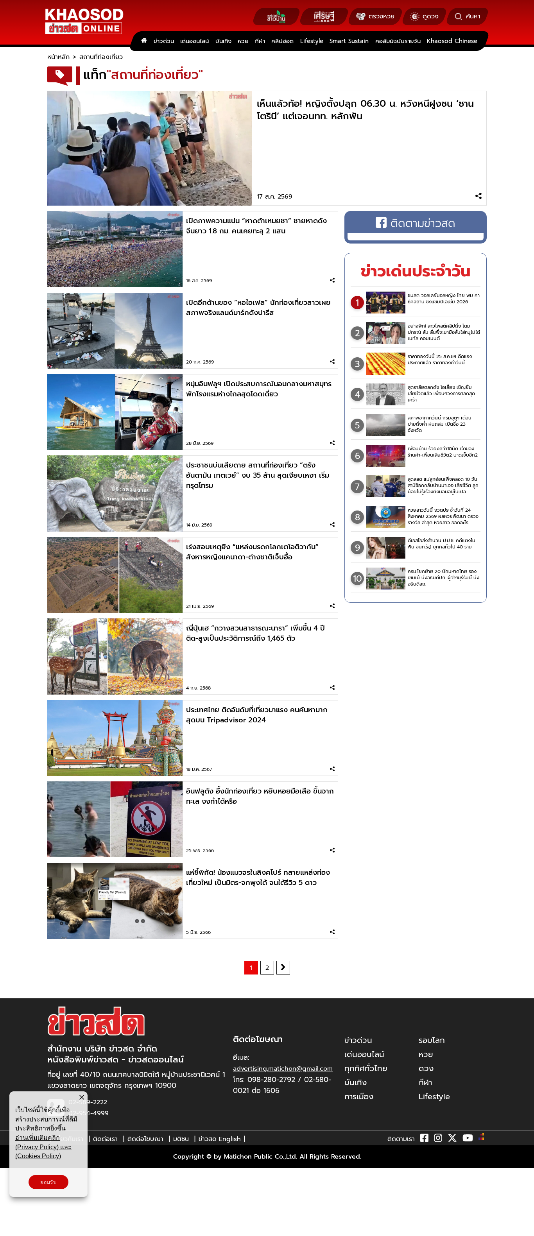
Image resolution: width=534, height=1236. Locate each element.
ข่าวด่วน (164, 41)
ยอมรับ (48, 1182)
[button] (11, 1228)
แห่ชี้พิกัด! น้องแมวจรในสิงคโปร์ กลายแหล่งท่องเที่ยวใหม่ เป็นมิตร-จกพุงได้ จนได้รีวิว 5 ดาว (258, 877)
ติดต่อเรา (105, 1139)
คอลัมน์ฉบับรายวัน (398, 41)
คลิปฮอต (282, 41)
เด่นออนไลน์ (194, 41)
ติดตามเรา (401, 1139)
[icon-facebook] (424, 1139)
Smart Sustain (349, 41)
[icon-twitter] (452, 1139)
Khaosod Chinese (452, 41)
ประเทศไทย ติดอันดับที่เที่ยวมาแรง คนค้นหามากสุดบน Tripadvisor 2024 (257, 714)
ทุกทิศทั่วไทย (365, 1068)
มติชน (181, 1139)
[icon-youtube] (467, 1139)
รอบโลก (432, 1040)
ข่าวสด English (220, 1139)
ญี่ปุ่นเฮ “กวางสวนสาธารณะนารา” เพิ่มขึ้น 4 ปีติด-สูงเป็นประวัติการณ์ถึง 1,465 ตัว (255, 633)
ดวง (426, 1068)
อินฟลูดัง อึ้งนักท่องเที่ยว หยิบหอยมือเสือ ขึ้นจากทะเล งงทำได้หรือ (260, 796)
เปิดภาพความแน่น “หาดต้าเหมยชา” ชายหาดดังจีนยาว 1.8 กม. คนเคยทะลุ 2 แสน (256, 225)
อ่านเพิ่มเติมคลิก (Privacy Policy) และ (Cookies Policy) (43, 1146)
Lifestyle (311, 41)
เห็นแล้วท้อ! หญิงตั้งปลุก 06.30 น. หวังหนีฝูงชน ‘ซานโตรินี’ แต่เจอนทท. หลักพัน (365, 110)
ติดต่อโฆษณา (145, 1139)
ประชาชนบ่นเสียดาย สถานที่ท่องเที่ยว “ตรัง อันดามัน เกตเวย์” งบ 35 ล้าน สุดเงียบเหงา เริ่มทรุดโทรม (257, 475)
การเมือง (358, 1096)
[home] (144, 41)
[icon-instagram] (438, 1139)
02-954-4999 (88, 1113)
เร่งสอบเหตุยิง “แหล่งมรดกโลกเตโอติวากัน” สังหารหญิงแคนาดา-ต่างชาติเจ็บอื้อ (252, 551)
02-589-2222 (87, 1102)
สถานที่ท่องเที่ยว (101, 57)
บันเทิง (223, 41)
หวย (243, 41)
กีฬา (260, 41)
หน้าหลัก (58, 57)
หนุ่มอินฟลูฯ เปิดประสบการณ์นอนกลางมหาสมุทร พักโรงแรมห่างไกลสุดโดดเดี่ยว (259, 388)
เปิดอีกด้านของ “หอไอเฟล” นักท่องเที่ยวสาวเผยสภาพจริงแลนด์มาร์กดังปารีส (258, 307)
